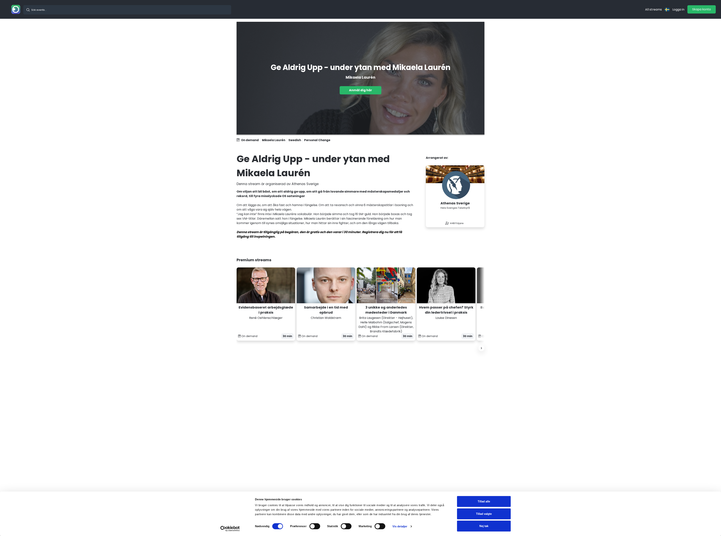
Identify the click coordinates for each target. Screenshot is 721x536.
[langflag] (667, 9)
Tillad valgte (484, 513)
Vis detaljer (399, 526)
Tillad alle (484, 501)
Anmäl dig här (360, 90)
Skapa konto (701, 9)
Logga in (678, 9)
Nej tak (483, 526)
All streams (653, 9)
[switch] (314, 526)
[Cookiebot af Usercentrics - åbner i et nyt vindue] (230, 528)
